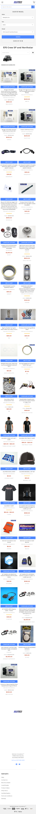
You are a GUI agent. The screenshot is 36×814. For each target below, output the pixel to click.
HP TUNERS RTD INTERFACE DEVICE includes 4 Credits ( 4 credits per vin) (27, 576)
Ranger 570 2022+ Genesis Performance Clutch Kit (9, 130)
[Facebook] (16, 764)
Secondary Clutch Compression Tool (9, 400)
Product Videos (5, 788)
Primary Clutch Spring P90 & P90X (27, 328)
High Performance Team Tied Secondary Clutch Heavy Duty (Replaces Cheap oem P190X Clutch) (27, 248)
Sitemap (3, 798)
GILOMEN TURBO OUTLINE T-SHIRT (9, 439)
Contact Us (4, 780)
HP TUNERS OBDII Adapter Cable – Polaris (9, 609)
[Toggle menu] (2, 2)
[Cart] (34, 2)
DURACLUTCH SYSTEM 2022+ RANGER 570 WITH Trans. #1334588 (9, 247)
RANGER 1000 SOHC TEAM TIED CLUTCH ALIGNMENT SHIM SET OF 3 (9, 365)
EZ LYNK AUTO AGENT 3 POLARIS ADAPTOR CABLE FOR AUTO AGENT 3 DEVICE (9, 166)
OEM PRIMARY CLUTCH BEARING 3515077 (9, 286)
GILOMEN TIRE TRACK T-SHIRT (27, 438)
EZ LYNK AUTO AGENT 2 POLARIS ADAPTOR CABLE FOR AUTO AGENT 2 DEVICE (27, 166)
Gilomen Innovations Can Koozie (9, 541)
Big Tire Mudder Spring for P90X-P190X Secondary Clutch (9, 328)
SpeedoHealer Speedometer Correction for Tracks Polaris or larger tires (27, 401)
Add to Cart (9, 162)
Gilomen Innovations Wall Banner (27, 541)
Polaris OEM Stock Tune (27, 129)
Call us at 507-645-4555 (18, 760)
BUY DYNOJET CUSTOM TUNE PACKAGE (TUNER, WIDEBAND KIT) (9, 649)
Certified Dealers (5, 793)
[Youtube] (19, 764)
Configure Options (9, 87)
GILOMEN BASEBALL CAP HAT (27, 471)
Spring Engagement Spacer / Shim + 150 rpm (27, 364)
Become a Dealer (5, 782)
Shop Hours (4, 790)
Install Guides (5, 785)
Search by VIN (17, 41)
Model (3, 29)
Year (3, 21)
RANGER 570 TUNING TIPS (8, 65)
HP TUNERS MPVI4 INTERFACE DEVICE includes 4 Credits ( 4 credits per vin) (27, 507)
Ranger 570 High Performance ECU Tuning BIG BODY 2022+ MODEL (27, 91)
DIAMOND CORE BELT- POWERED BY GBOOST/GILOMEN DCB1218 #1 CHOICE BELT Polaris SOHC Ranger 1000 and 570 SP (27, 289)
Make (3, 14)
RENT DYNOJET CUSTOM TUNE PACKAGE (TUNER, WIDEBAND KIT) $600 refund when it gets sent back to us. (27, 611)
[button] (33, 52)
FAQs (2, 777)
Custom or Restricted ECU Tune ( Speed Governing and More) (9, 685)
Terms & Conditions (6, 796)
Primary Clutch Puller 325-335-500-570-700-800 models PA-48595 (27, 203)
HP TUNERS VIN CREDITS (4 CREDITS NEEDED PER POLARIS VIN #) (9, 576)
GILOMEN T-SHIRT (9, 506)
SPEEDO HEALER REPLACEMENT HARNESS (27, 648)
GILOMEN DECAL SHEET (9, 471)
